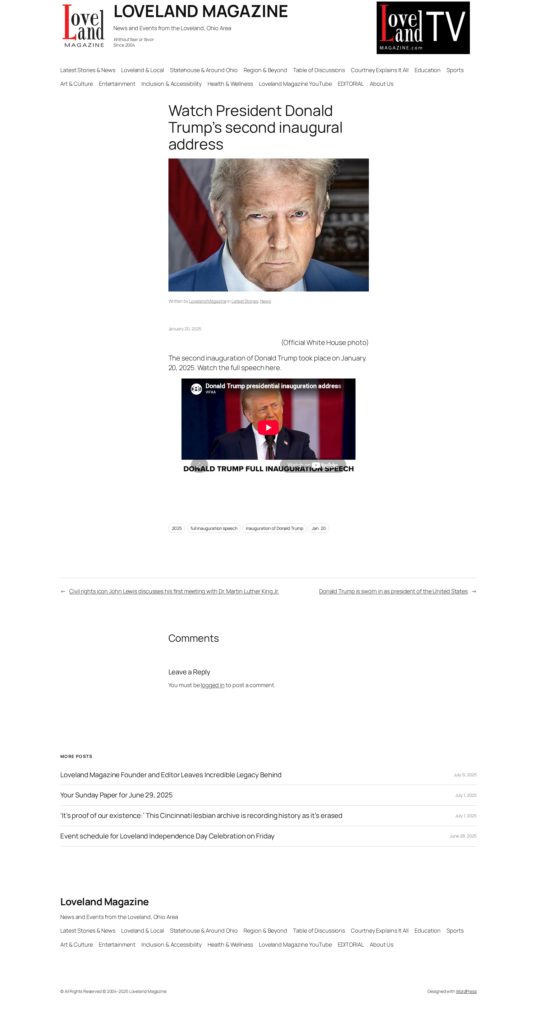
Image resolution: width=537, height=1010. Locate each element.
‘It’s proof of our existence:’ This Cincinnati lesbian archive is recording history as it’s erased (201, 815)
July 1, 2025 (466, 795)
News (265, 301)
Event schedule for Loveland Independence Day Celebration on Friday (167, 836)
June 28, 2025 (463, 836)
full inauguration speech (213, 528)
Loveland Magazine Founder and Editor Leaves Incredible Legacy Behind (171, 775)
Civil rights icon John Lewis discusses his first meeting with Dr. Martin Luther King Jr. (174, 591)
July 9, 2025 (465, 775)
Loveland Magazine (207, 301)
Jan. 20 (319, 528)
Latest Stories (245, 301)
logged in (212, 685)
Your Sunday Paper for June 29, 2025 (116, 795)
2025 (177, 528)
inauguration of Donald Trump (274, 528)
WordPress (466, 991)
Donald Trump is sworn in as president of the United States (393, 591)
